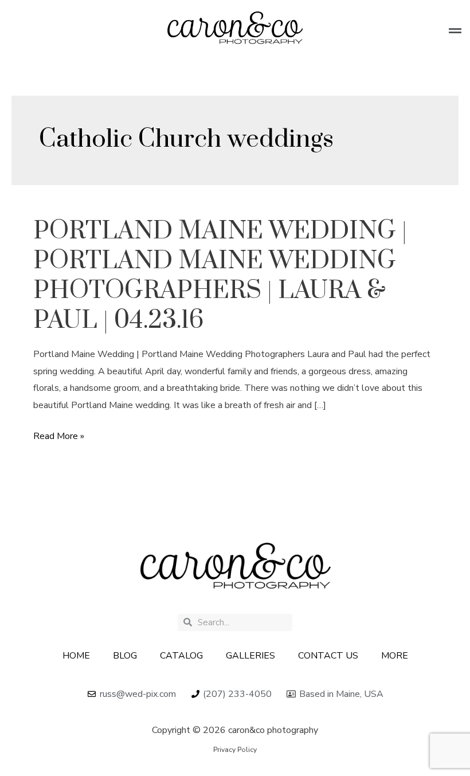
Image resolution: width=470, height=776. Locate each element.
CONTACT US (328, 655)
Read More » (58, 436)
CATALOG (181, 655)
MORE (394, 655)
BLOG (125, 655)
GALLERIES (250, 655)
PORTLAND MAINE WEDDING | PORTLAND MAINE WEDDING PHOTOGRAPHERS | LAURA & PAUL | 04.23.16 (220, 275)
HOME (76, 655)
